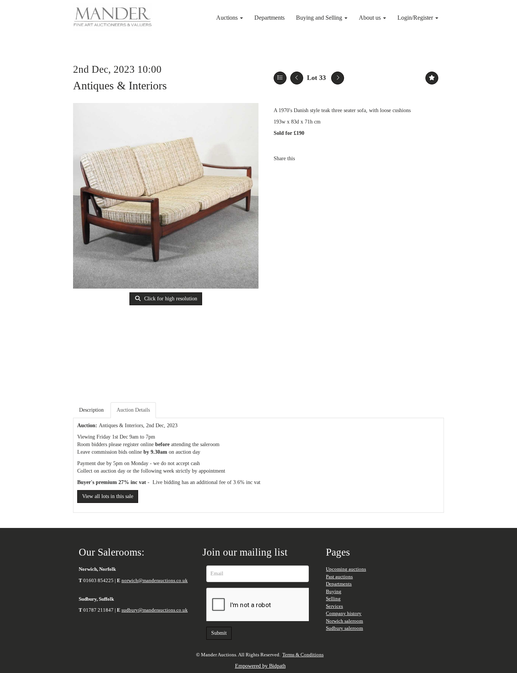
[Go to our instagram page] (339, 158)
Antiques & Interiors (120, 85)
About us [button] (370, 17)
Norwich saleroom (344, 621)
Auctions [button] (227, 17)
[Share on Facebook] (307, 158)
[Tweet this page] (323, 158)
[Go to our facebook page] (88, 634)
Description (91, 410)
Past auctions (339, 576)
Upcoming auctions (346, 569)
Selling (333, 598)
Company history (343, 613)
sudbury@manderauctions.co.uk (154, 610)
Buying (333, 591)
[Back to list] (280, 78)
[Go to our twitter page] (107, 634)
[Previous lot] (296, 78)
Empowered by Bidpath (260, 666)
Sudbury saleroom (344, 628)
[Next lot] (337, 78)
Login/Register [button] (415, 17)
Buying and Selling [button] (320, 17)
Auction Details (133, 410)
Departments (269, 17)
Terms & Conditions (303, 654)
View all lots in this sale (107, 496)
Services (334, 606)
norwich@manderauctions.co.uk (154, 580)
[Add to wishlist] (431, 78)
